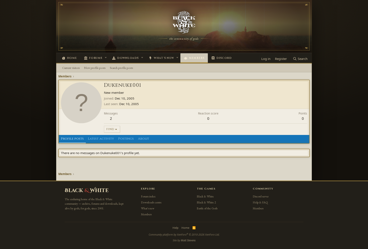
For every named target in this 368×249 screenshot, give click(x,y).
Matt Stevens (188, 240)
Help (175, 228)
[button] (106, 57)
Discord (224, 58)
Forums (95, 58)
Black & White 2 (206, 202)
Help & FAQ (260, 202)
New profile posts (95, 68)
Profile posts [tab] (72, 138)
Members (197, 58)
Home (72, 58)
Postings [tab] (126, 138)
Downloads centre (151, 202)
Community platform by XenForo (184, 234)
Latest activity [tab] (101, 138)
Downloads (128, 58)
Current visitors (71, 68)
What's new (164, 58)
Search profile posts (121, 68)
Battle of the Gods (207, 208)
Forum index (148, 196)
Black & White (205, 196)
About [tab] (143, 138)
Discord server (261, 196)
